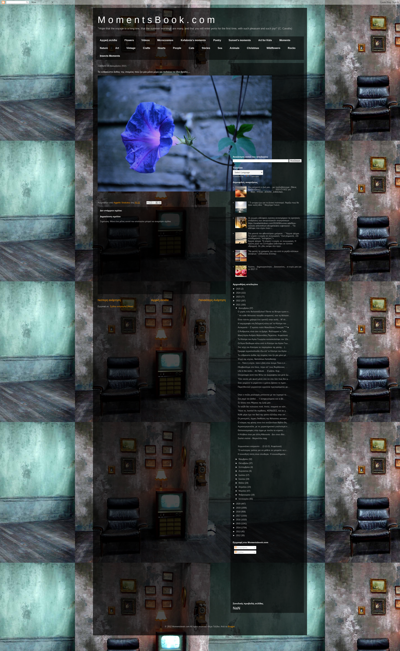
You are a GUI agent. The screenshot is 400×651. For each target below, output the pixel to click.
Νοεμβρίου (244, 459)
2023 (238, 297)
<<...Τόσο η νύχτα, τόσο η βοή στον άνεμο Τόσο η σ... (262, 363)
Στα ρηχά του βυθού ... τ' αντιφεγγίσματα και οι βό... (261, 399)
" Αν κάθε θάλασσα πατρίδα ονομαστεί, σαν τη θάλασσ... (264, 315)
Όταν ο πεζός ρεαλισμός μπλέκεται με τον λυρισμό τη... (263, 395)
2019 (238, 508)
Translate (254, 176)
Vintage (130, 48)
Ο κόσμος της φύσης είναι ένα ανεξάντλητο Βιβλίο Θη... (263, 422)
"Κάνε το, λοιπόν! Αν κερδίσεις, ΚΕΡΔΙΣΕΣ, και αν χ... (263, 411)
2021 (238, 305)
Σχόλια (240, 552)
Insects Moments (110, 56)
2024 (238, 293)
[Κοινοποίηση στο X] (153, 202)
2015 (238, 523)
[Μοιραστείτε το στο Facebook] (156, 202)
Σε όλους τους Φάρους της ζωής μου (254, 403)
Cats (191, 48)
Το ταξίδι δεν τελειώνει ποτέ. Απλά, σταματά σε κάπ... (262, 406)
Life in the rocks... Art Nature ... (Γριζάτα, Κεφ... (259, 371)
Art (117, 48)
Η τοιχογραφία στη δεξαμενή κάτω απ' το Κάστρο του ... (263, 323)
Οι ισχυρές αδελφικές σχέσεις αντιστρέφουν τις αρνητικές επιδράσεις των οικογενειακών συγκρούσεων (274, 219)
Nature (104, 48)
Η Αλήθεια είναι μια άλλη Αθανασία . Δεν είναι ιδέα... (262, 434)
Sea (220, 48)
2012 (238, 535)
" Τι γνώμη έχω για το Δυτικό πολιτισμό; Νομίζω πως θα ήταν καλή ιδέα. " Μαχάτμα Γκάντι (273, 203)
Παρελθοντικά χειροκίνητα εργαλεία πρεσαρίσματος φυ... (264, 387)
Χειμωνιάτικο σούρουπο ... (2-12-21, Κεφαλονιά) (260, 446)
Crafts (146, 48)
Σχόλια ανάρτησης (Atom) (121, 306)
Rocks (291, 48)
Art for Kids (265, 40)
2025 (238, 289)
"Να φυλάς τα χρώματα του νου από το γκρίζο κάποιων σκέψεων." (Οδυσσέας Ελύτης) (273, 252)
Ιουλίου (242, 475)
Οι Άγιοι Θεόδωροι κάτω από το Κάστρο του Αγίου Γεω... (263, 343)
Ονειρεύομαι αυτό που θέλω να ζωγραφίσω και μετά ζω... (264, 375)
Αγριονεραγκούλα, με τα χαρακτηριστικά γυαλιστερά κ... (263, 426)
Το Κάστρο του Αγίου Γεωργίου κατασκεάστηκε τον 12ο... (264, 339)
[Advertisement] (267, 87)
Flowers (129, 40)
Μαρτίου (243, 491)
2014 (238, 527)
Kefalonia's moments (193, 40)
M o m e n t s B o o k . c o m (156, 20)
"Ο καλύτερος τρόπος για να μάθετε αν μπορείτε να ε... (263, 450)
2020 (238, 504)
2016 (238, 519)
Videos (145, 40)
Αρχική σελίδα (108, 40)
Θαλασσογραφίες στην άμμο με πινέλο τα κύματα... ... (262, 430)
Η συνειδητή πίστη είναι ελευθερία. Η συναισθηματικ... (262, 454)
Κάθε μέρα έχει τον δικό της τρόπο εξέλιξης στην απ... (262, 414)
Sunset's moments (240, 40)
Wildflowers (273, 48)
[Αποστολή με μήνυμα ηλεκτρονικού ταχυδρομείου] (148, 202)
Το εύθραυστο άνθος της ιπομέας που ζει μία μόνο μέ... (263, 355)
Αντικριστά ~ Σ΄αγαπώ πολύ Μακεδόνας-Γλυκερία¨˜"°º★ (263, 327)
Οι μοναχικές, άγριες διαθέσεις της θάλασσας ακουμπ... (263, 418)
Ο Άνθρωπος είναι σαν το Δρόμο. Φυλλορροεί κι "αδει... (263, 331)
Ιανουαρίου (244, 499)
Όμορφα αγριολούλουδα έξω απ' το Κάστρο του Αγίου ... (263, 351)
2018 (238, 511)
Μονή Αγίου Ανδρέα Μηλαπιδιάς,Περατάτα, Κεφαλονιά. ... (264, 335)
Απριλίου (243, 487)
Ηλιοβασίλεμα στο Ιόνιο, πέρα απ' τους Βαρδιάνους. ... (263, 367)
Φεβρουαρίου (245, 495)
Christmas (253, 48)
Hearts (161, 48)
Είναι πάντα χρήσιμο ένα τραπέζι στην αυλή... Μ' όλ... (262, 319)
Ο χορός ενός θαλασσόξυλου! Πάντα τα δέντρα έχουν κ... (264, 311)
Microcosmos (165, 40)
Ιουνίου (242, 479)
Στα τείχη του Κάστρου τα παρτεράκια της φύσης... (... (262, 347)
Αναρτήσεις (242, 547)
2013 (238, 531)
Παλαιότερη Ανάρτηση (212, 300)
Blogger (231, 626)
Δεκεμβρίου (244, 308)
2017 (238, 516)
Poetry (217, 40)
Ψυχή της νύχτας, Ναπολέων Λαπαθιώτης (257, 359)
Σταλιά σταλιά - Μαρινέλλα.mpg (252, 438)
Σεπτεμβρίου (244, 467)
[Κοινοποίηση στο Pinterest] (159, 202)
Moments (284, 40)
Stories (206, 48)
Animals (234, 48)
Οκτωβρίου (244, 463)
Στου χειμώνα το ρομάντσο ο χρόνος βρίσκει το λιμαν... (263, 383)
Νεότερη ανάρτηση (109, 300)
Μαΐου (242, 483)
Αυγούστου (244, 471)
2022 (238, 300)
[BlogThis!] (150, 202)
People (177, 48)
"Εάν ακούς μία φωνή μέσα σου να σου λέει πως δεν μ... (264, 379)
